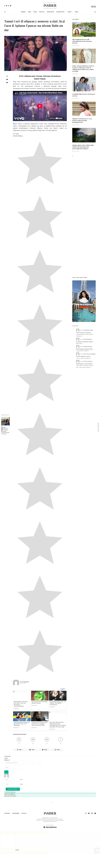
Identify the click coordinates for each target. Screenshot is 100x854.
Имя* (21, 779)
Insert (17, 850)
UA (95, 6)
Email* (21, 784)
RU (92, 6)
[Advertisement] (84, 216)
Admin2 (26, 681)
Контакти (7, 813)
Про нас (24, 813)
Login (6, 758)
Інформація (15, 813)
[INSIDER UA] (50, 5)
